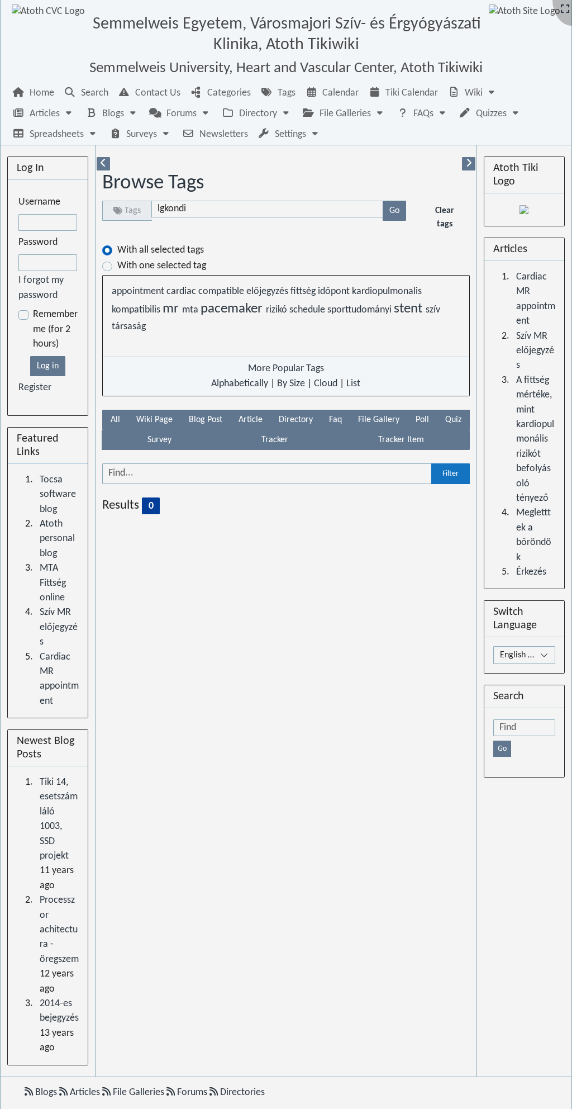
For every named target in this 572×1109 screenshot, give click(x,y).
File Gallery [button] (378, 419)
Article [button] (251, 419)
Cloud (325, 383)
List (353, 383)
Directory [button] (296, 419)
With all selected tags (160, 250)
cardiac (182, 291)
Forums (192, 1092)
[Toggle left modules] (103, 163)
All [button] (115, 419)
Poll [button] (422, 419)
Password (38, 242)
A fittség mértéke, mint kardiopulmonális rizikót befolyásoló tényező (535, 439)
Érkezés (531, 572)
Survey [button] (159, 439)
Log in (48, 366)
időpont (335, 291)
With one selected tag (161, 266)
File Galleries (138, 1092)
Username (39, 202)
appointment (139, 291)
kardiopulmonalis (387, 291)
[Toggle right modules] (468, 163)
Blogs (46, 1092)
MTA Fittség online (53, 583)
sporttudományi (360, 310)
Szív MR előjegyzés (59, 627)
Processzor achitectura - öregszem (59, 929)
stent (410, 309)
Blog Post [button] (205, 419)
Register (34, 387)
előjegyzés (268, 291)
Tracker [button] (274, 439)
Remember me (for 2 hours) (55, 329)
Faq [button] (335, 419)
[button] (472, 93)
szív (433, 310)
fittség (304, 291)
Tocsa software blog (58, 494)
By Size (291, 383)
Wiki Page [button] (154, 419)
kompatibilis (137, 310)
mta (191, 310)
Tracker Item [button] (401, 439)
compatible (222, 291)
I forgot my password (41, 288)
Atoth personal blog (57, 538)
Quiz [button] (453, 419)
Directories (241, 1092)
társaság (129, 326)
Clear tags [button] (444, 217)
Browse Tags (153, 183)
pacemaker (233, 309)
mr (172, 309)
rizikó (277, 310)
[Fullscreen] (565, 10)
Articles (85, 1092)
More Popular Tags (286, 368)
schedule (308, 310)
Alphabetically (239, 383)
